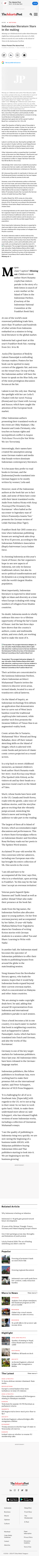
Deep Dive (28, 1508)
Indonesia (7, 1508)
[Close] (1, 3)
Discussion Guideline (27, 1542)
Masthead (7, 1531)
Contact (6, 1541)
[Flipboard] (26, 1490)
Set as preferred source (12, 62)
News (4, 22)
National (12, 22)
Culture (7, 1523)
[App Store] (12, 1499)
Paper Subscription (27, 1532)
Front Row (28, 1512)
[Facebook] (18, 1490)
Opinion (7, 1519)
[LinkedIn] (11, 1490)
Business (7, 1512)
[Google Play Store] (26, 1500)
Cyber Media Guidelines (8, 1536)
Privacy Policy (28, 1537)
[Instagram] (15, 1490)
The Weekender (28, 1517)
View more (32, 1293)
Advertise (7, 1545)
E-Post (26, 1522)
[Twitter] (22, 1490)
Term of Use (27, 1547)
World (6, 1516)
